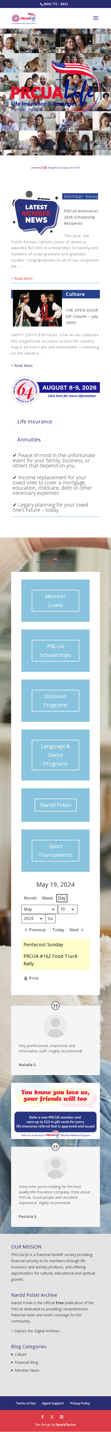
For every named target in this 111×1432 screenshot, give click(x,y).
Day (62, 898)
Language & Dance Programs (55, 755)
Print (30, 979)
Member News (81, 196)
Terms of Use (26, 1403)
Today (58, 930)
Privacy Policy (80, 1403)
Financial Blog (26, 1362)
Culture (75, 294)
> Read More (22, 278)
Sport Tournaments (55, 850)
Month (30, 898)
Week (47, 898)
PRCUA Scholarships (55, 650)
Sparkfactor (66, 1424)
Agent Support (53, 1403)
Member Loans (55, 600)
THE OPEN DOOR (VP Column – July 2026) (82, 316)
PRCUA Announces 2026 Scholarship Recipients (81, 217)
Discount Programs (55, 700)
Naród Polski (55, 804)
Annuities (29, 439)
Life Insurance (34, 421)
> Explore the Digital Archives (35, 1330)
